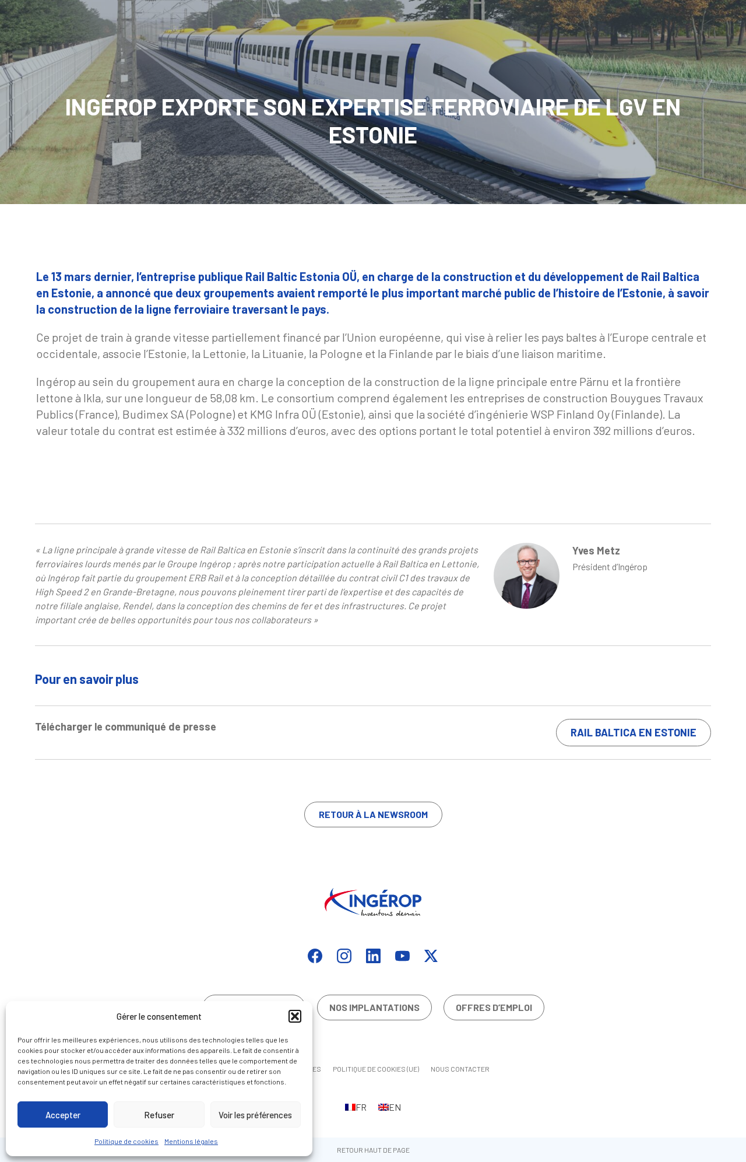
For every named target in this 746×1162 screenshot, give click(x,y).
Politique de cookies (126, 1141)
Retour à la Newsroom (373, 814)
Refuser (159, 1115)
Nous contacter (460, 1069)
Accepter (62, 1115)
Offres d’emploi (494, 1007)
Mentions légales (191, 1141)
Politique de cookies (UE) (376, 1069)
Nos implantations (374, 1007)
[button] (295, 1016)
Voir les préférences (255, 1115)
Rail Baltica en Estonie (633, 732)
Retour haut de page (373, 1150)
